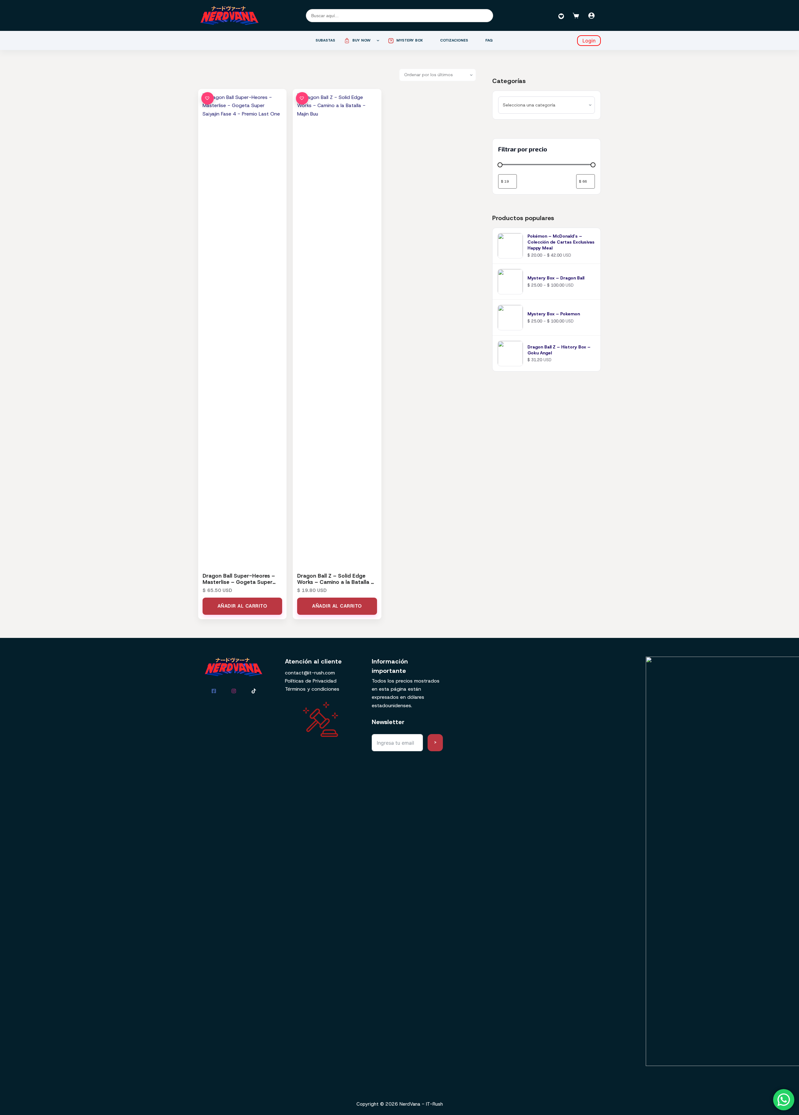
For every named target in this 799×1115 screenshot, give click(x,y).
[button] (207, 98)
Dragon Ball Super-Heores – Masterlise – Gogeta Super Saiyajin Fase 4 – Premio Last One (240, 585)
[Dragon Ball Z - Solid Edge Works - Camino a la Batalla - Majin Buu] (337, 327)
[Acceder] (591, 15)
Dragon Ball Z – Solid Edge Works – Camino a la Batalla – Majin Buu (335, 582)
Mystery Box (409, 40)
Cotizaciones (454, 40)
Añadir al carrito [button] (242, 606)
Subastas (325, 40)
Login (589, 40)
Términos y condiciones (312, 689)
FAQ (489, 40)
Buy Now (361, 40)
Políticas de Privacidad (310, 681)
